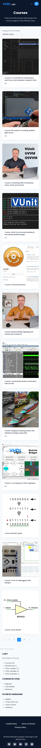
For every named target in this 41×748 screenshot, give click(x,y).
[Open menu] (36, 4)
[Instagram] (32, 744)
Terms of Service (28, 724)
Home (1, 649)
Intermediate (10, 687)
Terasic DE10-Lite (11, 702)
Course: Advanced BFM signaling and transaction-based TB (19, 333)
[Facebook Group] (15, 744)
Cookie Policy (11, 724)
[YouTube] (20, 744)
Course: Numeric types (13, 533)
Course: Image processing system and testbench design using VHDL (20, 432)
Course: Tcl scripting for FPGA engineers (20, 483)
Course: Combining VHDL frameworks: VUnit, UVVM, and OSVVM (19, 184)
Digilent (8, 699)
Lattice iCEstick (10, 705)
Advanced (8, 689)
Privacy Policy (20, 727)
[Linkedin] (26, 744)
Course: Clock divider (13, 630)
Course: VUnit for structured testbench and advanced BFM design (20, 233)
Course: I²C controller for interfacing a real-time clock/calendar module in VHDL (20, 79)
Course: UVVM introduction (15, 285)
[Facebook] (9, 744)
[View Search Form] (31, 3)
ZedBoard (8, 707)
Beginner (8, 684)
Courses (6, 649)
